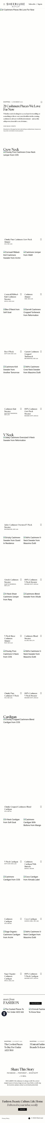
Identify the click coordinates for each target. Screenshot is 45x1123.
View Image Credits (9, 126)
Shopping (6, 102)
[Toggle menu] (3, 4)
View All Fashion (35, 1003)
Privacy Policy (5, 1118)
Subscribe (22, 1109)
